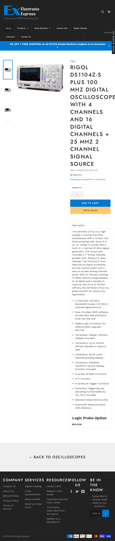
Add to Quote (90, 210)
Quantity (77, 188)
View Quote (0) (113, 41)
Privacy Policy (11, 500)
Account (108, 32)
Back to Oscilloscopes (59, 457)
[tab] (78, 225)
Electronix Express (20, 536)
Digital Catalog (33, 486)
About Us (8, 491)
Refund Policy (11, 495)
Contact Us (9, 486)
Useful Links (54, 486)
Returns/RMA (32, 499)
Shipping (75, 179)
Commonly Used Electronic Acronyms (56, 510)
